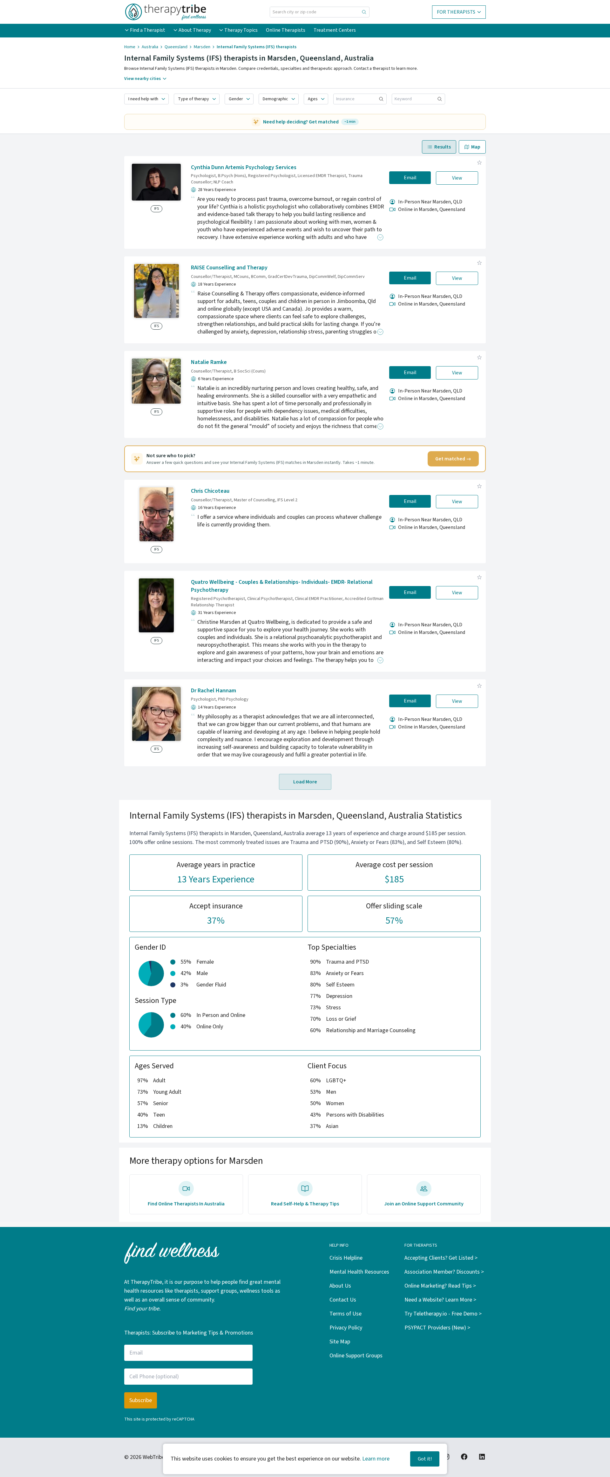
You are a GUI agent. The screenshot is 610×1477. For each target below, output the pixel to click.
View (457, 178)
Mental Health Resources (359, 1272)
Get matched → (453, 458)
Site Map (339, 1342)
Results (442, 146)
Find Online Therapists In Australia (186, 1203)
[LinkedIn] (482, 1457)
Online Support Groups (356, 1356)
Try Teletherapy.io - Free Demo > (443, 1314)
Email (410, 177)
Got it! (425, 1458)
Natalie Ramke (209, 362)
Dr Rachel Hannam (213, 691)
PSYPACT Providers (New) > (437, 1328)
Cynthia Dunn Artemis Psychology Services (243, 167)
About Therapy (195, 30)
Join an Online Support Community (424, 1203)
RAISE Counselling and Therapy (229, 268)
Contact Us (342, 1300)
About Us (340, 1286)
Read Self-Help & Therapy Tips (305, 1203)
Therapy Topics (241, 30)
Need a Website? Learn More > (440, 1300)
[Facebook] (464, 1457)
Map (475, 146)
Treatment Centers (335, 30)
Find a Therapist (147, 30)
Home (129, 47)
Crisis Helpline (346, 1258)
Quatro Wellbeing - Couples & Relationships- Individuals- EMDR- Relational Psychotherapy (282, 586)
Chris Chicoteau (210, 491)
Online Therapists (285, 30)
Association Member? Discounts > (444, 1272)
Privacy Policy (345, 1328)
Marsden (202, 47)
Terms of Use (345, 1314)
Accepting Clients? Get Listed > (441, 1258)
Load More (305, 781)
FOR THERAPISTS (456, 12)
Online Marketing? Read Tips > (440, 1286)
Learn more (376, 1459)
